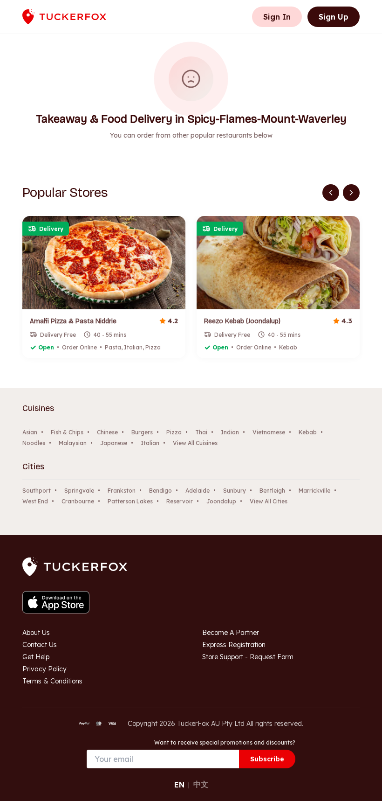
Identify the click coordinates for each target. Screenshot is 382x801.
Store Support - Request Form (247, 657)
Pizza (174, 432)
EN (179, 784)
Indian (230, 432)
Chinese (107, 432)
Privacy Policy (44, 669)
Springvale (79, 490)
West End (35, 501)
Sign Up (333, 16)
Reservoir (179, 501)
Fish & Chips (67, 432)
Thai (201, 432)
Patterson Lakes (130, 501)
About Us (36, 632)
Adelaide (197, 490)
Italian (150, 442)
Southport (36, 490)
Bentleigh (272, 490)
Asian (29, 432)
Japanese (113, 442)
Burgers (142, 432)
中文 (200, 784)
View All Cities (268, 501)
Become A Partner (230, 632)
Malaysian (73, 442)
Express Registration (234, 645)
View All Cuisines (195, 442)
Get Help (35, 657)
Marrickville (314, 490)
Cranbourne (77, 501)
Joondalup (221, 501)
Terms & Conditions (52, 681)
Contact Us (39, 645)
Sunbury (234, 490)
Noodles (33, 442)
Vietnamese (268, 432)
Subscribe (267, 759)
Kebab (308, 432)
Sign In (277, 16)
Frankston (122, 490)
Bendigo (160, 490)
